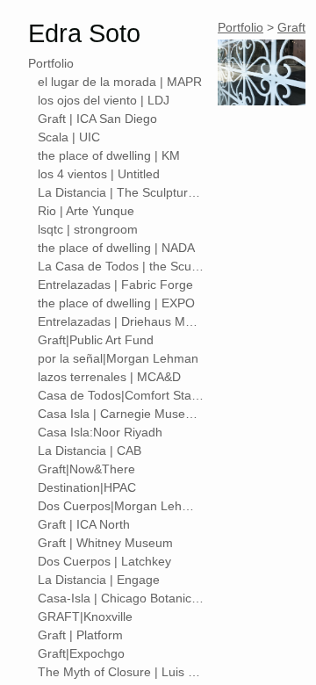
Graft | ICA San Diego (97, 119)
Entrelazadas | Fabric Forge (115, 285)
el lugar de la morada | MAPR (120, 82)
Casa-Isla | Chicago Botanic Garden (121, 598)
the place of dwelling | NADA (116, 248)
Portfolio (51, 63)
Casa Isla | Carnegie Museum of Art (121, 414)
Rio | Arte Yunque (86, 211)
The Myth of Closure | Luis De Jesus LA (121, 672)
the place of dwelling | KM (109, 155)
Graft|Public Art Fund (96, 340)
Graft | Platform (80, 635)
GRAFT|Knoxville (85, 616)
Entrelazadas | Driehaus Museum (121, 321)
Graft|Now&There (86, 469)
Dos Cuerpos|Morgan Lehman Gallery (121, 506)
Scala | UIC (69, 137)
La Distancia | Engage (99, 580)
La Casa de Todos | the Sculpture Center (121, 266)
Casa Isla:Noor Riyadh (100, 432)
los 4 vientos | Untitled (99, 174)
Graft (291, 27)
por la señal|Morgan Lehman (118, 358)
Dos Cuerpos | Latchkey (104, 561)
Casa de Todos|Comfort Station (121, 395)
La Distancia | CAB (89, 450)
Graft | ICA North (84, 524)
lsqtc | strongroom (88, 229)
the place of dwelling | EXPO (116, 303)
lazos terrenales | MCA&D (109, 377)
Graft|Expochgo (81, 653)
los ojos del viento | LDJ (103, 100)
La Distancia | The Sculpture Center (121, 192)
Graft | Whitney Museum (105, 543)
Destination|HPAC (87, 487)
